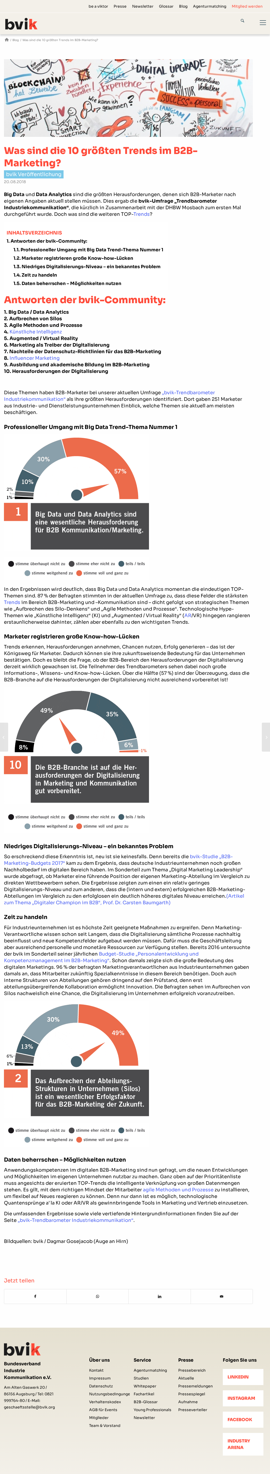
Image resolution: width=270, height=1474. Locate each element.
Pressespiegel (191, 1394)
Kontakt (96, 1370)
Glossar (166, 6)
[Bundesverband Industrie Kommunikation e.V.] (6, 40)
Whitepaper (145, 1386)
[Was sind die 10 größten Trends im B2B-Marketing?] (128, 98)
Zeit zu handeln (39, 275)
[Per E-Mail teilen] (222, 1296)
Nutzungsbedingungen (109, 1394)
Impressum (100, 1378)
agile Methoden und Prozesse (178, 1190)
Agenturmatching (209, 6)
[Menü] (259, 23)
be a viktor (98, 6)
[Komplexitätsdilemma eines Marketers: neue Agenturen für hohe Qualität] (4, 737)
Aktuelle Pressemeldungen (195, 1382)
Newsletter (142, 6)
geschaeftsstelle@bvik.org (29, 1407)
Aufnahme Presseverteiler (192, 1406)
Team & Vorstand (104, 1425)
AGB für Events (103, 1409)
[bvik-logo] (27, 24)
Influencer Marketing (34, 358)
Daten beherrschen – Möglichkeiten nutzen (71, 283)
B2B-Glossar (146, 1402)
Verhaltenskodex (105, 1402)
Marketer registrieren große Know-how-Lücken (77, 258)
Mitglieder (99, 1417)
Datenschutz (101, 1386)
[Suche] (247, 21)
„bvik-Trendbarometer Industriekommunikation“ (75, 1220)
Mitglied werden (247, 6)
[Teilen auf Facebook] (35, 1296)
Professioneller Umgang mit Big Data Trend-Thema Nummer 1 (92, 250)
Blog (183, 6)
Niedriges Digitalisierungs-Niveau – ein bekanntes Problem (91, 266)
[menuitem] (98, 6)
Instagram (241, 1398)
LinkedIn (238, 1377)
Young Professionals (152, 1409)
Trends (141, 214)
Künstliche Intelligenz (35, 332)
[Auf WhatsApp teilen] (98, 1296)
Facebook (240, 1419)
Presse (120, 6)
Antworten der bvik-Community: (49, 241)
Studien (141, 1378)
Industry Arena (239, 1444)
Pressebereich (192, 1370)
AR (187, 615)
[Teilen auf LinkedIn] (160, 1296)
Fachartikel (144, 1394)
